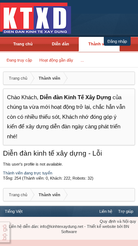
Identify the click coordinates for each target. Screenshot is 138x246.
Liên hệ (105, 211)
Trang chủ (23, 44)
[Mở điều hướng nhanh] (128, 78)
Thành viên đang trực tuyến (27, 173)
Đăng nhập (117, 41)
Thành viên (99, 44)
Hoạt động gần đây (56, 60)
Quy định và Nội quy (118, 221)
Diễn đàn (60, 44)
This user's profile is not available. (33, 164)
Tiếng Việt (13, 211)
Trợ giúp (125, 211)
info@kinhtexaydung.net (61, 226)
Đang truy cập (19, 60)
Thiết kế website (101, 226)
